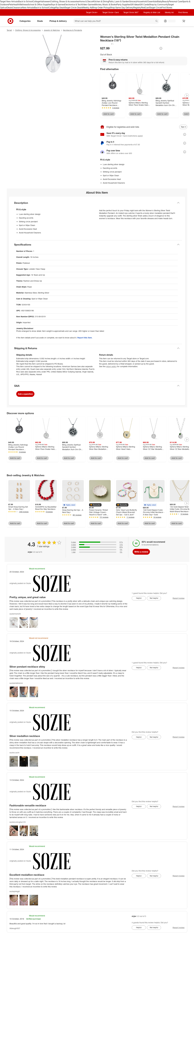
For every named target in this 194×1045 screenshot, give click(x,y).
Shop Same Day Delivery (121, 7)
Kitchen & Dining (101, 1)
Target (9, 30)
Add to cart (108, 114)
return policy (111, 366)
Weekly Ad (87, 7)
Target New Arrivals (9, 1)
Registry (137, 7)
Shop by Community (158, 4)
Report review (178, 598)
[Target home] (10, 21)
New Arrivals (28, 7)
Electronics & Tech (73, 4)
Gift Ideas (134, 4)
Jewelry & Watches (52, 30)
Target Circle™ (92, 12)
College (36, 1)
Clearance (17, 7)
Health (16, 4)
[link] (107, 44)
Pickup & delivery (58, 21)
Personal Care (175, 1)
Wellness (23, 4)
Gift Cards (144, 4)
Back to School (25, 1)
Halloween (45, 1)
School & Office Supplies (39, 4)
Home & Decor (86, 1)
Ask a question (25, 394)
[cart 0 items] (184, 21)
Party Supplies (123, 4)
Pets (11, 4)
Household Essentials (147, 1)
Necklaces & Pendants (72, 30)
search (156, 21)
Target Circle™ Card (110, 12)
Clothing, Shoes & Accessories (64, 1)
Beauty (165, 1)
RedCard (145, 7)
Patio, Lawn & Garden (119, 1)
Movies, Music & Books (106, 4)
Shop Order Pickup (101, 7)
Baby (159, 1)
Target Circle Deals (73, 7)
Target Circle (156, 7)
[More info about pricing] (161, 48)
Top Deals (60, 7)
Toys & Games (57, 4)
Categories (25, 21)
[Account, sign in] (170, 21)
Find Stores (167, 7)
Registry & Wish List (151, 12)
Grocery (133, 1)
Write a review (141, 551)
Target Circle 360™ (131, 12)
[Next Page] (187, 95)
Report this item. (84, 337)
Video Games (88, 4)
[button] (107, 44)
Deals (9, 7)
